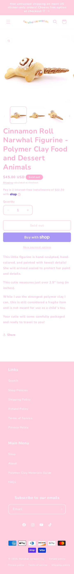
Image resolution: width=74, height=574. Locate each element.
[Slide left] (4, 116)
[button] (8, 21)
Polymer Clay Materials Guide (29, 473)
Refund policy (57, 558)
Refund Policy (18, 409)
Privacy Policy (18, 427)
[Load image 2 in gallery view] (37, 115)
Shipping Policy (19, 399)
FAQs (12, 482)
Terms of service (37, 565)
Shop (11, 454)
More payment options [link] (37, 247)
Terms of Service (20, 418)
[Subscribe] (60, 509)
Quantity (9, 202)
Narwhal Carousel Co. (31, 558)
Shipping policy (60, 565)
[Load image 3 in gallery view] (55, 115)
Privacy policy (16, 565)
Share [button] (11, 335)
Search (13, 381)
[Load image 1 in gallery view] (18, 115)
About (12, 463)
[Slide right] (69, 116)
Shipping (8, 182)
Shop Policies (18, 390)
